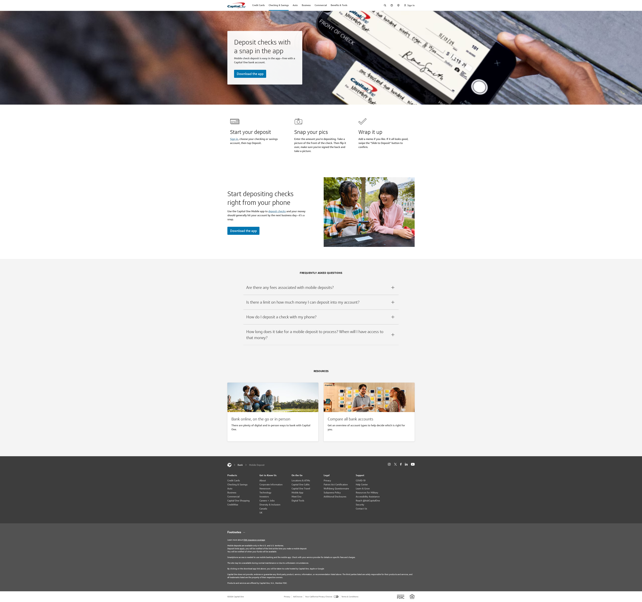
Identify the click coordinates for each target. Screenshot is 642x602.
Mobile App (297, 492)
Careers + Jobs (267, 500)
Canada (263, 508)
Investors (264, 496)
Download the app (250, 74)
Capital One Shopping (238, 500)
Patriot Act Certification (336, 484)
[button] (321, 287)
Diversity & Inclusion (269, 504)
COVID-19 (360, 480)
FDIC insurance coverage (254, 540)
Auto (229, 488)
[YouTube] (413, 464)
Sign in (234, 139)
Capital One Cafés (300, 484)
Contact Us (361, 508)
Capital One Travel (301, 488)
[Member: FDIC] (400, 596)
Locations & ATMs (301, 480)
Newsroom (265, 488)
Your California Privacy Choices (318, 596)
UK (260, 512)
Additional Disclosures (335, 496)
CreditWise (232, 504)
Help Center (362, 484)
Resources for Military (367, 492)
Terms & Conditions (349, 596)
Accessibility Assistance (368, 496)
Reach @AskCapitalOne (368, 500)
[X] (395, 464)
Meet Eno (296, 496)
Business (231, 492)
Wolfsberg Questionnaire (336, 488)
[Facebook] (401, 464)
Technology (265, 492)
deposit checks (277, 211)
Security (360, 504)
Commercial (233, 496)
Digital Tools (298, 500)
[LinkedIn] (406, 464)
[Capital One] (229, 465)
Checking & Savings (237, 484)
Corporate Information (271, 484)
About (262, 480)
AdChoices (297, 596)
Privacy (327, 480)
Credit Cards (233, 480)
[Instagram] (389, 464)
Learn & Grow (363, 488)
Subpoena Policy (332, 492)
